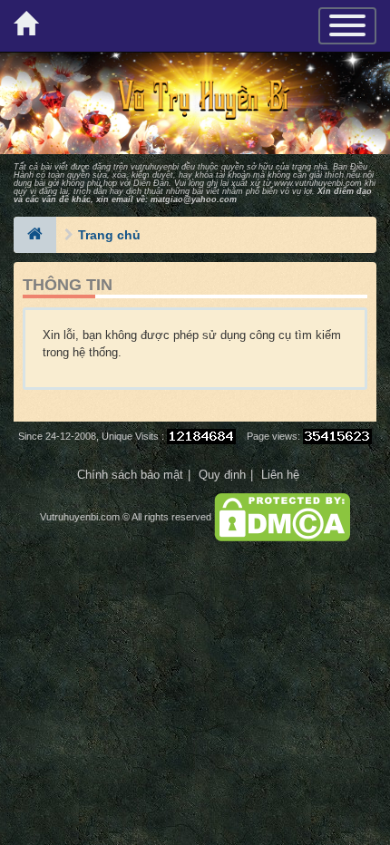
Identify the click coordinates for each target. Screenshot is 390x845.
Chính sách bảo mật (130, 474)
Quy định (222, 474)
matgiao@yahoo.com (194, 199)
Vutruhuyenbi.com (80, 516)
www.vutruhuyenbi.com (318, 183)
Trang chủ (109, 235)
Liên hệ (280, 474)
